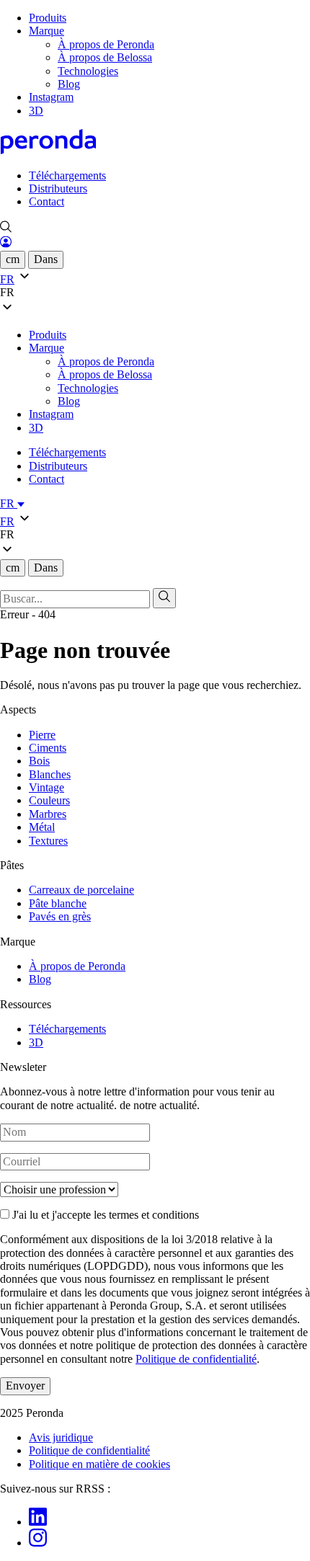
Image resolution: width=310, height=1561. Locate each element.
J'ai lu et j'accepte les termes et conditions (104, 1215)
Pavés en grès (60, 916)
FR (8, 503)
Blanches (50, 774)
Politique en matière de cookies (99, 1464)
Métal (42, 827)
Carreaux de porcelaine (81, 890)
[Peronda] (48, 150)
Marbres (47, 814)
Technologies (88, 71)
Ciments (47, 748)
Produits (47, 18)
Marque (46, 31)
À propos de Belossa (105, 57)
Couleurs (49, 800)
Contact (46, 201)
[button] (155, 292)
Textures (48, 841)
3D (36, 110)
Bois (39, 761)
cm (12, 259)
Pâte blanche (58, 903)
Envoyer (25, 1385)
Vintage (46, 787)
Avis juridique (61, 1437)
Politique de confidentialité (196, 1359)
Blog (69, 84)
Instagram (51, 97)
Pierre (42, 735)
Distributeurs (58, 188)
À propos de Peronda (106, 44)
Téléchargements (67, 175)
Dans (46, 259)
